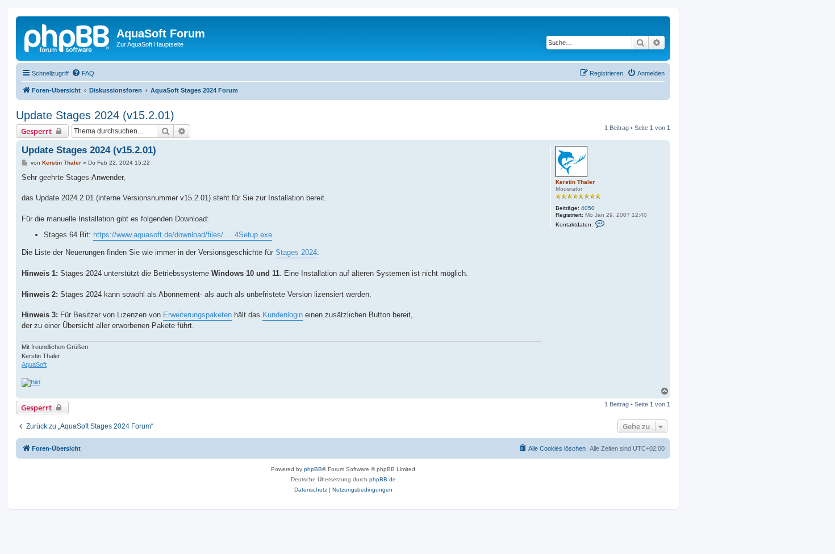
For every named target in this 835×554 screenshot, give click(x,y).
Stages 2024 (296, 252)
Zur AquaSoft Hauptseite (149, 44)
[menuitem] (83, 73)
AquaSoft (34, 364)
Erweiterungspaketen (197, 314)
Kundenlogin (282, 314)
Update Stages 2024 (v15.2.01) (95, 115)
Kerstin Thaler (575, 182)
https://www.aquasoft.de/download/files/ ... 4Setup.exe (182, 234)
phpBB (313, 469)
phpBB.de (382, 479)
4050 (588, 208)
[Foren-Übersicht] (67, 37)
